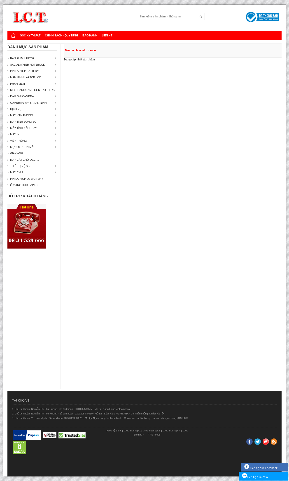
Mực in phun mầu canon (80, 50)
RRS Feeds (154, 434)
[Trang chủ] (13, 35)
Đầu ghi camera (22, 96)
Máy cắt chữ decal (24, 159)
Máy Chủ (16, 172)
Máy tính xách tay (23, 128)
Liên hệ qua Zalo (257, 477)
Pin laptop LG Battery (26, 178)
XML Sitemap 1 (132, 430)
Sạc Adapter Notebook (27, 64)
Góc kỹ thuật (30, 35)
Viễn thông (18, 140)
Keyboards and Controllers (32, 90)
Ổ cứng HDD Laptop (24, 185)
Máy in (14, 134)
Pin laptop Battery (24, 71)
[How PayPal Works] (27, 435)
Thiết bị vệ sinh (21, 166)
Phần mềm (17, 83)
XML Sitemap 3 (171, 430)
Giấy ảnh (16, 153)
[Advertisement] (32, 321)
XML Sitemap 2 (152, 430)
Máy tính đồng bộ (23, 121)
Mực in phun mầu (22, 147)
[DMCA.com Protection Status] (19, 447)
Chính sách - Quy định (61, 35)
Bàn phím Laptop (22, 58)
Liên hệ (107, 35)
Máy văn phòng (21, 115)
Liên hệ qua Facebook (263, 468)
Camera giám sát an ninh (28, 102)
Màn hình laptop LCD (25, 77)
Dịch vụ (15, 109)
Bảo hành (89, 35)
